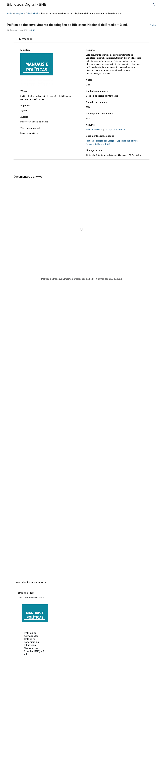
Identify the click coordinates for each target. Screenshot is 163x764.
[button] (154, 5)
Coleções (18, 13)
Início (9, 13)
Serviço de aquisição (115, 129)
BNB (33, 30)
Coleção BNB (32, 13)
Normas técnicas (94, 129)
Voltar (153, 25)
